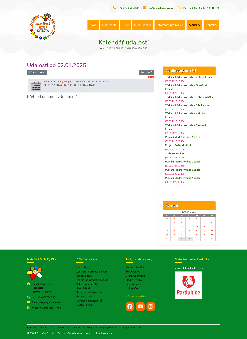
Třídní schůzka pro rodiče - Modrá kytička (185, 115)
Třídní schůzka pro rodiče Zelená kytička (189, 77)
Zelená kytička (134, 284)
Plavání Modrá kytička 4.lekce (183, 178)
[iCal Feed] (152, 77)
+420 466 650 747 (46, 297)
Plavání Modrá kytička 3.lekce (183, 170)
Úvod (93, 25)
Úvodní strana (84, 267)
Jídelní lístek (83, 288)
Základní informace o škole (91, 271)
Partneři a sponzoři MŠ (89, 300)
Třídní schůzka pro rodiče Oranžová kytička (186, 87)
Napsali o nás (84, 305)
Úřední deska (84, 275)
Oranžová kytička (135, 275)
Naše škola (109, 25)
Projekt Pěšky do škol (178, 145)
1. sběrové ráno (174, 153)
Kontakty (211, 25)
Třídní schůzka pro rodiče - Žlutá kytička (189, 97)
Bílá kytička (132, 288)
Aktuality (194, 25)
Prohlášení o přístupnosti (91, 327)
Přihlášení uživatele (36, 327)
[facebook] (130, 306)
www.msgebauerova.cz (49, 307)
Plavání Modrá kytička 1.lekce (183, 137)
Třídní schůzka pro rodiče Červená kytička (185, 127)
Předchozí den (37, 72)
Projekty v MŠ (84, 296)
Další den (146, 72)
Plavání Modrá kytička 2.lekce (183, 161)
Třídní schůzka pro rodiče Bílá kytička (187, 105)
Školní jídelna (142, 25)
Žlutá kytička (133, 271)
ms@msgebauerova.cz (161, 8)
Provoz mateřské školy (89, 292)
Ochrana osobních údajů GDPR (62, 327)
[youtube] (140, 306)
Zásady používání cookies (131, 327)
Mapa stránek (110, 327)
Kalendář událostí (86, 284)
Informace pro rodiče (170, 25)
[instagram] (151, 306)
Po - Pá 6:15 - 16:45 (194, 8)
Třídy (125, 25)
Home (108, 48)
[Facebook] (208, 8)
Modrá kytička (134, 280)
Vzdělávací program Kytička (92, 280)
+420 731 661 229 (128, 8)
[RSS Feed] (149, 77)
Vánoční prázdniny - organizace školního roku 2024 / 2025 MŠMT (77, 81)
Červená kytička (135, 267)
